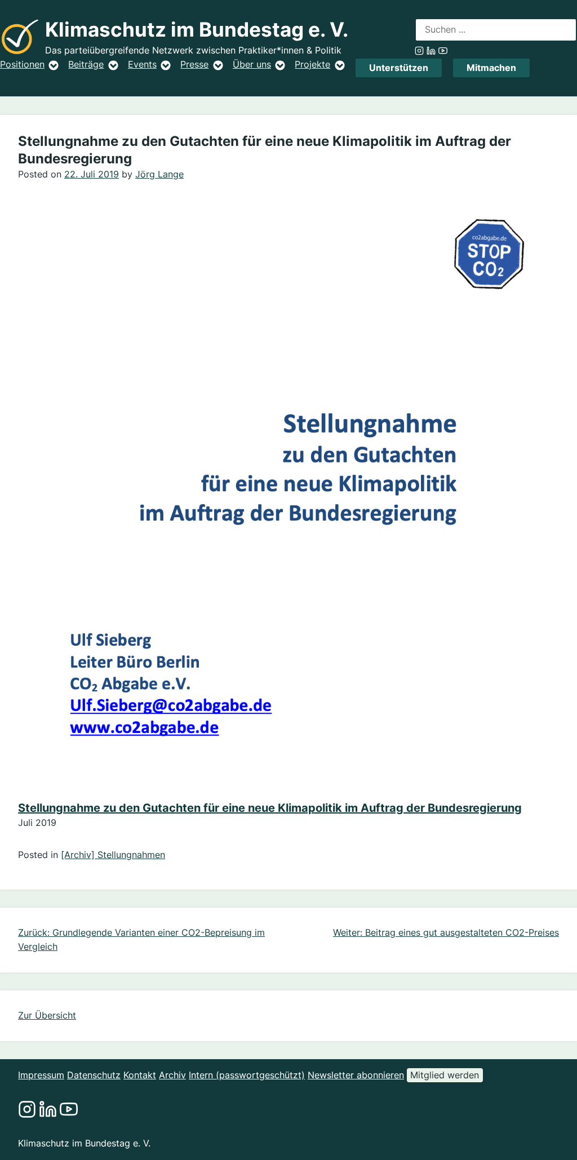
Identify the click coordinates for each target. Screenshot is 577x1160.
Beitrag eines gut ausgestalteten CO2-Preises (462, 932)
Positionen (22, 64)
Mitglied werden (444, 1075)
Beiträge (86, 64)
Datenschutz (94, 1075)
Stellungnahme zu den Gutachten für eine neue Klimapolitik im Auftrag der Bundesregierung (270, 808)
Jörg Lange (159, 174)
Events (142, 64)
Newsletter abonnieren (356, 1075)
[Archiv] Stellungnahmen (113, 854)
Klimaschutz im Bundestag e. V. (196, 29)
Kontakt (139, 1075)
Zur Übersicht (47, 1015)
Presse (194, 64)
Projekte (312, 64)
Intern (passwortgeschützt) (247, 1075)
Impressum (41, 1075)
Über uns (252, 64)
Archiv (172, 1075)
